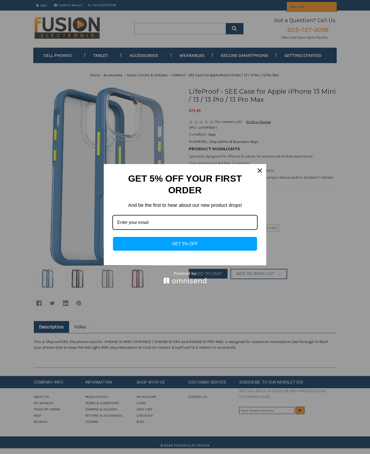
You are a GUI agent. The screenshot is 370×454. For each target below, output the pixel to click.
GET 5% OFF (185, 243)
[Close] (259, 170)
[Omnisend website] (185, 277)
